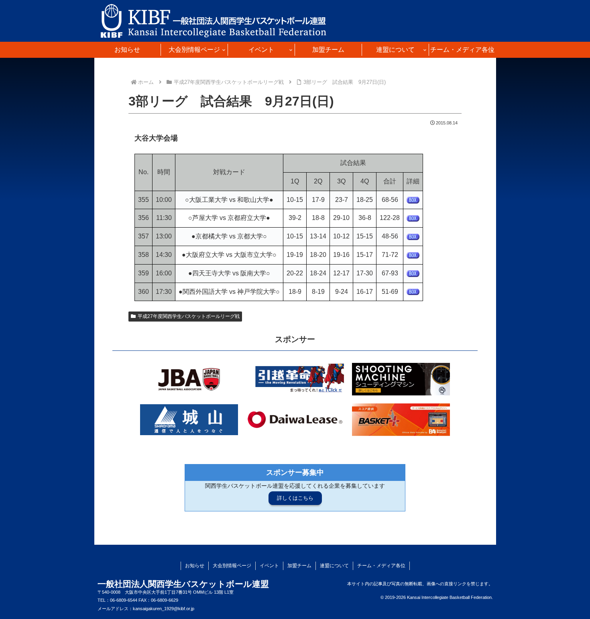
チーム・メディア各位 (381, 565)
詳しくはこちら (295, 498)
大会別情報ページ (232, 565)
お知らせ (194, 565)
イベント (269, 565)
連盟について (334, 565)
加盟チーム (299, 565)
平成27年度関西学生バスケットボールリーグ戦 (189, 316)
